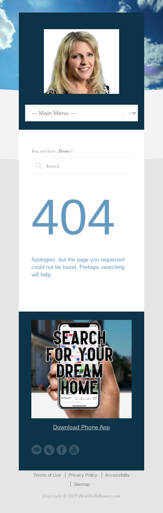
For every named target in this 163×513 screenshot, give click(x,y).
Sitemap (82, 484)
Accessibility (117, 475)
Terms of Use (47, 475)
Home (64, 151)
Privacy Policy (83, 475)
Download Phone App (81, 427)
